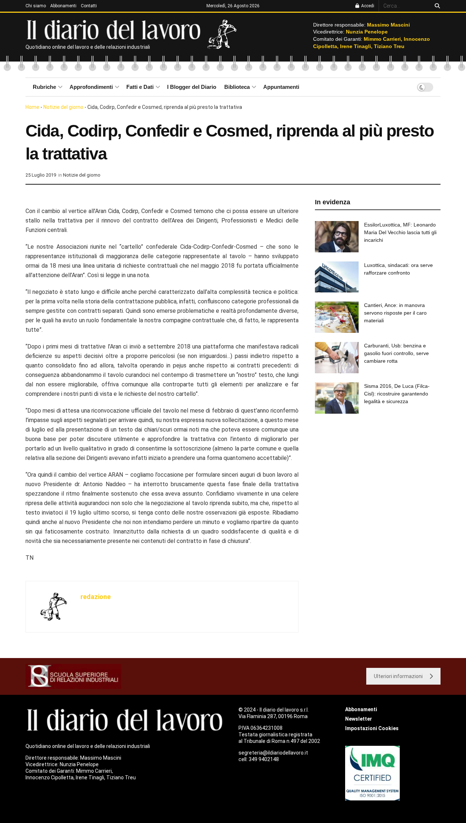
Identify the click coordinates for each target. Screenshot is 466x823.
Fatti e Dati (140, 87)
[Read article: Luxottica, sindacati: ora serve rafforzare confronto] (337, 277)
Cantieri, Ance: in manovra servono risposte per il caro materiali (395, 312)
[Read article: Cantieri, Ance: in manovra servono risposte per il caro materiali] (337, 317)
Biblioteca (237, 87)
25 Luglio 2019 (40, 175)
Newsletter (358, 719)
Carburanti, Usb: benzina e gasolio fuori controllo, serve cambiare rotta (396, 353)
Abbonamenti (63, 5)
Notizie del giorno (63, 107)
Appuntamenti (281, 87)
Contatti (89, 5)
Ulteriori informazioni (398, 676)
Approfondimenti (91, 87)
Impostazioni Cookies (372, 728)
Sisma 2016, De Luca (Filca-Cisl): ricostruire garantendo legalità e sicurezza (397, 393)
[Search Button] (436, 6)
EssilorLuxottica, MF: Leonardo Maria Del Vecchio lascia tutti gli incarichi (400, 232)
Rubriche (44, 87)
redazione (95, 596)
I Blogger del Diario (191, 87)
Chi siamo (35, 5)
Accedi (367, 5)
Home (32, 107)
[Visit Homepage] (115, 29)
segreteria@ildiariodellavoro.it (273, 753)
